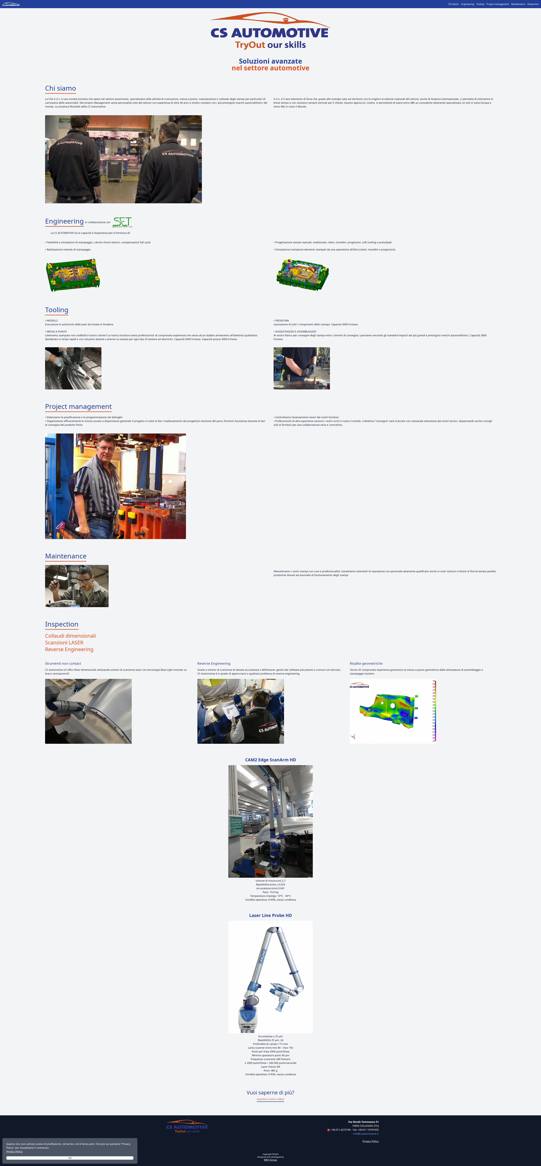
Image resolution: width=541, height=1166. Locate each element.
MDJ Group (270, 1159)
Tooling (480, 4)
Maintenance (518, 4)
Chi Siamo (453, 4)
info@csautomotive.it (366, 1133)
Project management (497, 4)
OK (70, 1158)
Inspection (533, 4)
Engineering (467, 4)
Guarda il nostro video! (270, 1099)
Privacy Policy (14, 1151)
